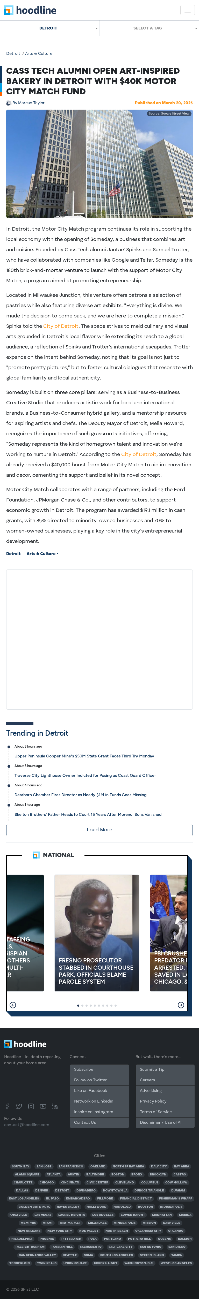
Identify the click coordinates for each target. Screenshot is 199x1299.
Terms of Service (156, 1112)
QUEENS (164, 1239)
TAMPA (176, 1255)
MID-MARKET (70, 1223)
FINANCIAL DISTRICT (136, 1198)
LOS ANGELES (102, 1215)
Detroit (13, 54)
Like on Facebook (90, 1091)
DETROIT (62, 1190)
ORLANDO (175, 1231)
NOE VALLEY (88, 1231)
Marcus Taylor (28, 103)
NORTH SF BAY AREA (128, 1166)
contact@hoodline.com (26, 1125)
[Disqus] (99, 638)
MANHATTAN (162, 1215)
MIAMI (48, 1223)
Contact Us (85, 1123)
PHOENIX (47, 1239)
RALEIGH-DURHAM (30, 1247)
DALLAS (22, 1190)
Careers (147, 1080)
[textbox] (149, 28)
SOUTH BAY (20, 1166)
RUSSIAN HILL (62, 1247)
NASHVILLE (171, 1223)
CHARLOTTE (23, 1182)
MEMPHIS (28, 1223)
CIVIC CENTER (97, 1182)
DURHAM (178, 1190)
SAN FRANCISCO (71, 1166)
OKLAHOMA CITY (148, 1231)
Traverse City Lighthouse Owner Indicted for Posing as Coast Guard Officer (85, 775)
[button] (12, 1005)
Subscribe (83, 1070)
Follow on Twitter (90, 1080)
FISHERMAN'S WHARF (175, 1198)
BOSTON (117, 1174)
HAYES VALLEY (68, 1207)
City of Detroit (61, 326)
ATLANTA (54, 1174)
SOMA (88, 1255)
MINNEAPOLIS (125, 1223)
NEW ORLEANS (29, 1231)
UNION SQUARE (75, 1263)
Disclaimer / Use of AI (160, 1123)
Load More (99, 830)
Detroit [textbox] (48, 28)
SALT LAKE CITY (121, 1247)
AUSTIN (73, 1174)
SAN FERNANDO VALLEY (37, 1255)
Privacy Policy (153, 1101)
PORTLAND (112, 1239)
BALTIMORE (95, 1174)
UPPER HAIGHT (105, 1263)
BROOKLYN (158, 1174)
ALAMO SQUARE (27, 1174)
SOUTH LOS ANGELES (116, 1255)
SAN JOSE (44, 1166)
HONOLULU (122, 1207)
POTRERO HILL (139, 1239)
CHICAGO (47, 1182)
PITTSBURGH (71, 1239)
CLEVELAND (124, 1182)
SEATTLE (70, 1255)
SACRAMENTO (91, 1247)
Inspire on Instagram (93, 1112)
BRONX (137, 1174)
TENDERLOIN (19, 1263)
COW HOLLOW (176, 1182)
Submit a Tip (152, 1070)
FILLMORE (105, 1198)
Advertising (151, 1091)
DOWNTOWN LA (115, 1190)
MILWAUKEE (97, 1223)
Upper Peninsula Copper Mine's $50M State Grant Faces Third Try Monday (84, 756)
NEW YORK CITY (59, 1231)
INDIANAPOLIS (171, 1207)
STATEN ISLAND (152, 1255)
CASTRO (180, 1174)
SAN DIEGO (177, 1247)
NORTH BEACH (116, 1231)
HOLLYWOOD (96, 1207)
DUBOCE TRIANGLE (149, 1190)
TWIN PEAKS (46, 1263)
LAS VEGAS (42, 1215)
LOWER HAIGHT (133, 1215)
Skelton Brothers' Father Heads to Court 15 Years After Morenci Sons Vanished (88, 814)
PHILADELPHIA (20, 1239)
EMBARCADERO (78, 1198)
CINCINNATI (70, 1182)
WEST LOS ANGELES (176, 1263)
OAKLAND (97, 1166)
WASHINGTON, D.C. (138, 1263)
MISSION (149, 1223)
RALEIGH (185, 1239)
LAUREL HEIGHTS (71, 1215)
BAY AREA (181, 1166)
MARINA (185, 1215)
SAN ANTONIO (150, 1247)
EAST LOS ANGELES (24, 1198)
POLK (92, 1239)
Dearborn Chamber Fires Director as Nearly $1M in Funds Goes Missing (81, 794)
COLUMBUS (149, 1182)
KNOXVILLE (18, 1215)
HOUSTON (145, 1207)
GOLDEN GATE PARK (34, 1207)
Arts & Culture (38, 54)
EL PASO (52, 1198)
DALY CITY (159, 1166)
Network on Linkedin (93, 1101)
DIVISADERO (86, 1190)
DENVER (41, 1190)
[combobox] (50, 28)
